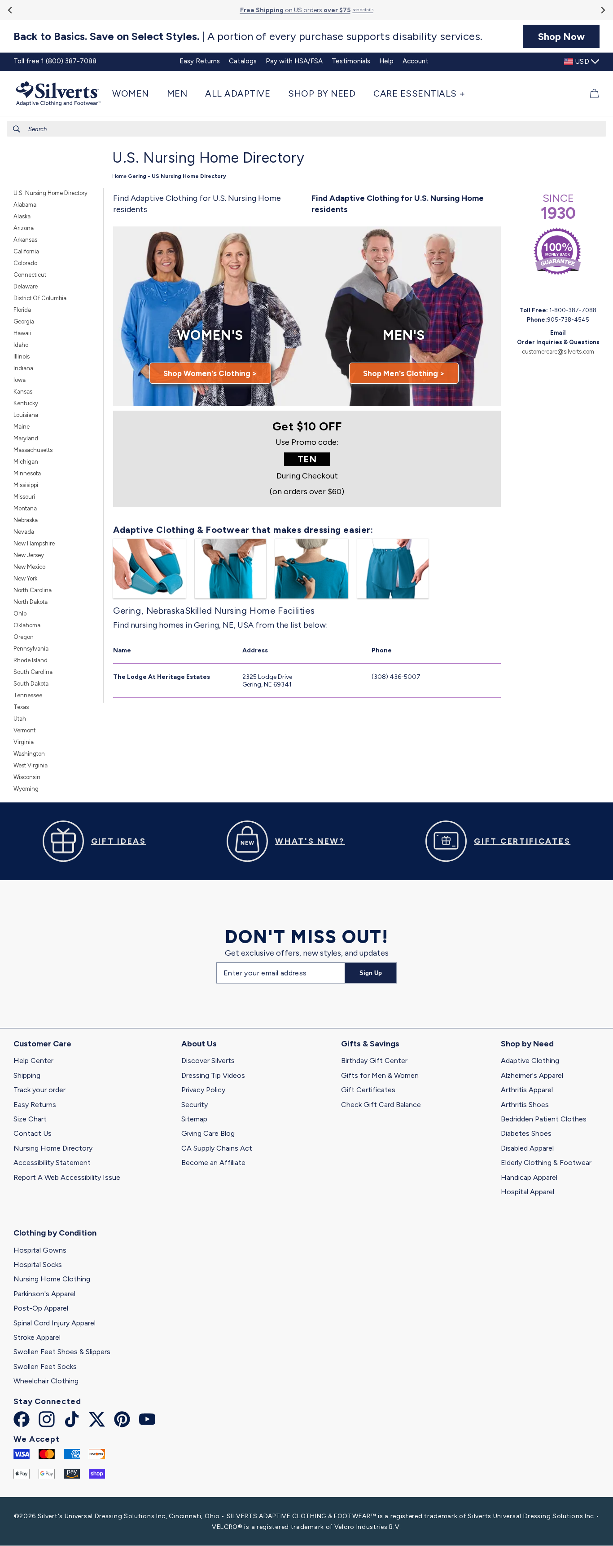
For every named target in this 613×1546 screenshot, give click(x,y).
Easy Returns (34, 1104)
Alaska (22, 216)
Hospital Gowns (39, 1250)
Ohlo (19, 613)
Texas (21, 707)
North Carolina (32, 590)
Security (194, 1104)
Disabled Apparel (527, 1148)
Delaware (25, 286)
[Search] (16, 129)
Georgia (23, 321)
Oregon (23, 636)
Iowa (19, 380)
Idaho (20, 344)
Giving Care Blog (208, 1133)
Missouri (24, 496)
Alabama (24, 204)
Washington (29, 753)
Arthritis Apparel (527, 1089)
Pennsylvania (30, 648)
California (26, 251)
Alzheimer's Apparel (532, 1075)
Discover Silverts (208, 1060)
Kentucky (25, 403)
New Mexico (29, 566)
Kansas (22, 391)
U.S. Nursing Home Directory (50, 193)
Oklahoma (26, 625)
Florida (22, 309)
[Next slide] (602, 10)
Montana (25, 508)
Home (119, 176)
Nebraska (25, 520)
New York (25, 578)
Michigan (25, 461)
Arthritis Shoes (525, 1104)
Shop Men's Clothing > (404, 373)
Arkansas (25, 239)
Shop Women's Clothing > (210, 373)
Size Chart (30, 1119)
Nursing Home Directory (52, 1148)
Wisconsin (26, 777)
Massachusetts (33, 450)
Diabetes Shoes (526, 1133)
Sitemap (194, 1119)
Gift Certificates (368, 1089)
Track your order (39, 1089)
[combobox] (306, 129)
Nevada (23, 531)
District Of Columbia (39, 298)
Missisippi (25, 485)
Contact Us (32, 1133)
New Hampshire (34, 543)
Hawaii (22, 333)
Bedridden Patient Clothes (544, 1119)
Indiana (23, 368)
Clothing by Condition (54, 1233)
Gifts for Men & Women (380, 1075)
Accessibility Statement (52, 1162)
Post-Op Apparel (40, 1308)
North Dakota (30, 601)
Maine (21, 426)
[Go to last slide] (10, 10)
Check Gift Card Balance (381, 1104)
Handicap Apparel (529, 1177)
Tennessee (27, 695)
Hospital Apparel (527, 1191)
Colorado (25, 263)
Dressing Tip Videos (213, 1075)
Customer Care (42, 1044)
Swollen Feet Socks (45, 1366)
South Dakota (30, 683)
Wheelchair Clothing (46, 1381)
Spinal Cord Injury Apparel (54, 1323)
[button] (135, 93)
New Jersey (28, 555)
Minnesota (27, 473)
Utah (19, 718)
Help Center (33, 1060)
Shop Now (561, 36)
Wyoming (26, 788)
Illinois (21, 356)
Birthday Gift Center (374, 1060)
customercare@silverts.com (558, 351)
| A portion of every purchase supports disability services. (247, 36)
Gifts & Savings (370, 1044)
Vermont (24, 730)
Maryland (25, 438)
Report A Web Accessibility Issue (66, 1177)
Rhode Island (30, 660)
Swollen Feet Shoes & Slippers (61, 1351)
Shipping (26, 1075)
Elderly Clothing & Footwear (546, 1162)
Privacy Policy (203, 1089)
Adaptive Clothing (530, 1060)
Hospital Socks (37, 1264)
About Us (199, 1044)
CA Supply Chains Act (216, 1148)
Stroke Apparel (37, 1337)
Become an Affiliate (213, 1162)
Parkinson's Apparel (44, 1293)
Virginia (23, 742)
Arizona (23, 228)
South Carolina (33, 672)
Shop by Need (527, 1044)
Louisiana (25, 415)
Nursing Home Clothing (51, 1279)
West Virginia (30, 765)
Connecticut (29, 274)
